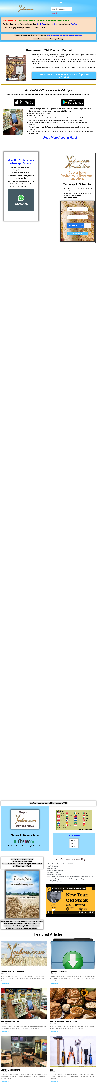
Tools (52, 1070)
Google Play (41, 24)
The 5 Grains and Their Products (63, 1022)
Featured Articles (48, 934)
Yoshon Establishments (11, 1070)
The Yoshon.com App (10, 1022)
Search (54, 13)
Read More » (5, 984)
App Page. (74, 24)
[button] (61, 2)
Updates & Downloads (59, 972)
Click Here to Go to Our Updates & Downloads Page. (64, 35)
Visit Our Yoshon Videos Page (70, 860)
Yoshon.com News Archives (12, 972)
